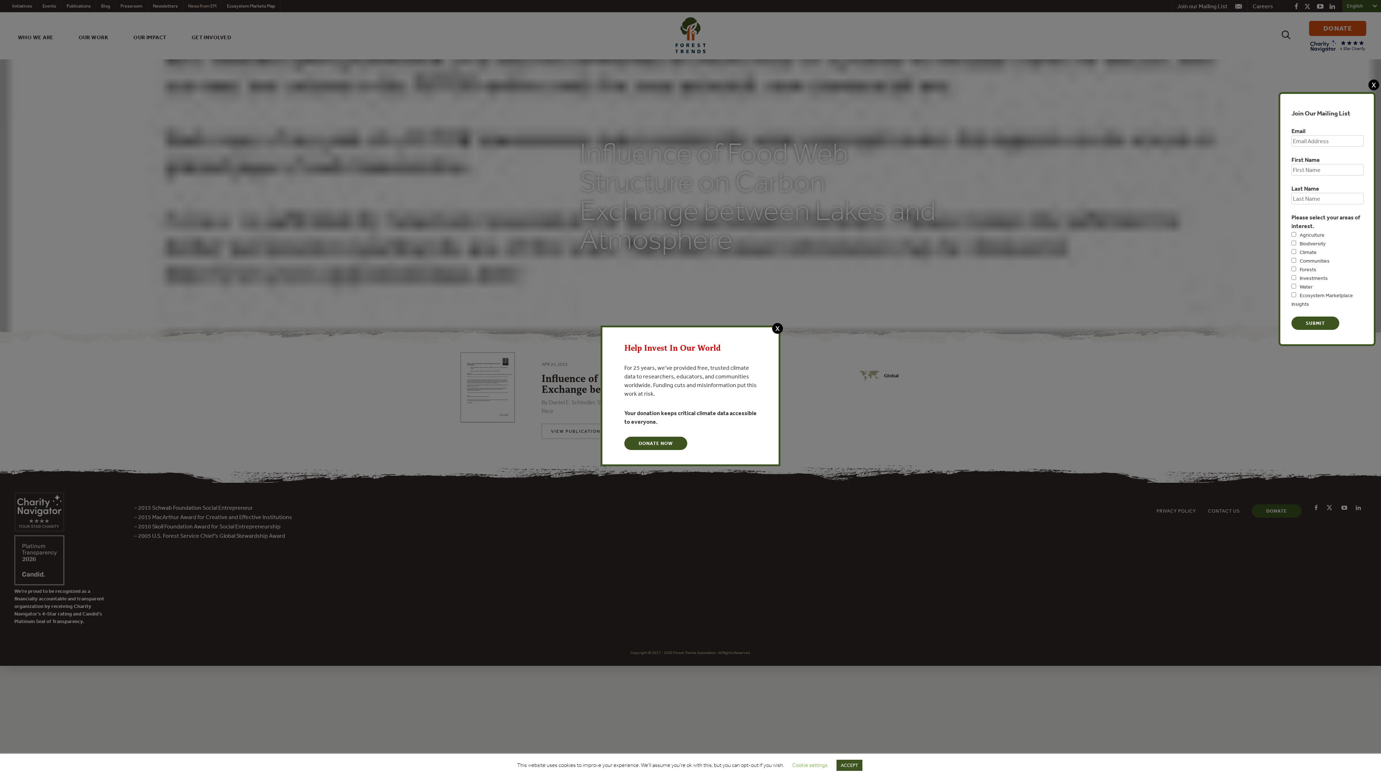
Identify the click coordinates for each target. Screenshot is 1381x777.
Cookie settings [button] (810, 765)
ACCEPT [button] (849, 765)
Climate (1308, 252)
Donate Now (656, 443)
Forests (1308, 269)
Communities (1315, 261)
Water (1306, 286)
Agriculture (1312, 235)
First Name (1305, 159)
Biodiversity (1313, 243)
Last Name (1305, 188)
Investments (1314, 278)
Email (1298, 131)
